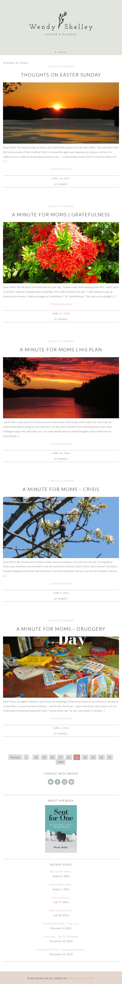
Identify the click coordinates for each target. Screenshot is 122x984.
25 (93, 757)
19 (44, 757)
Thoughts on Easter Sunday (61, 74)
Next (61, 761)
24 (85, 757)
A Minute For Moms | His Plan (61, 349)
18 (35, 757)
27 (109, 757)
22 (68, 757)
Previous (15, 757)
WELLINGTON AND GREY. (81, 978)
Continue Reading (61, 169)
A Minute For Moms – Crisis (61, 489)
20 (52, 757)
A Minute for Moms (61, 66)
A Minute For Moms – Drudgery (61, 629)
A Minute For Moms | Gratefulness (61, 214)
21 (60, 757)
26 (101, 757)
